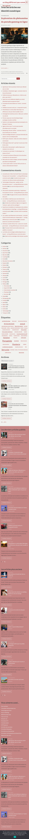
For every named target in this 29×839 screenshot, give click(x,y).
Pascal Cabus (7, 25)
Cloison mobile (3, 327)
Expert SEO (7, 288)
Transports (5, 313)
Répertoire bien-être (6, 735)
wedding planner (8, 352)
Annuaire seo (4, 718)
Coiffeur (8, 327)
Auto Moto (5, 252)
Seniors (4, 306)
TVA (19, 349)
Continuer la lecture (6, 381)
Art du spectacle (9, 324)
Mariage (5, 281)
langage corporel (17, 335)
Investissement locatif (22, 334)
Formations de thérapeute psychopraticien (11, 733)
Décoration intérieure (7, 331)
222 (5, 422)
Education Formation (8, 261)
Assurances (5, 250)
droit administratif (15, 329)
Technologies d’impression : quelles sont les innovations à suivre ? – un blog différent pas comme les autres (15, 184)
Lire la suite (4, 68)
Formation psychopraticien (7, 731)
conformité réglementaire (15, 327)
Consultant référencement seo (8, 708)
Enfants (4, 265)
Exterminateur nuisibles (9, 290)
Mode (4, 296)
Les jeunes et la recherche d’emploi (16, 609)
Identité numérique (11, 73)
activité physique (6, 321)
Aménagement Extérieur (22, 321)
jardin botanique (5, 335)
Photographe (6, 298)
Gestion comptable (5, 333)
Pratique (5, 300)
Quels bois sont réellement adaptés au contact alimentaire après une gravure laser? (17, 489)
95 (4, 561)
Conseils (22, 327)
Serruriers (6, 294)
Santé (4, 302)
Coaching (5, 256)
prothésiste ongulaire (7, 347)
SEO (26, 346)
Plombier (6, 292)
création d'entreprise (6, 329)
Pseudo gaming (20, 73)
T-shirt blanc (12, 349)
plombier (24, 344)
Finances (5, 269)
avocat (22, 324)
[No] (27, 834)
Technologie (5, 15)
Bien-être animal (19, 326)
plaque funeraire (24, 340)
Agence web (14, 321)
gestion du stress (12, 333)
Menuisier (15, 337)
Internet (4, 273)
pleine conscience (6, 344)
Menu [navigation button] (26, 2)
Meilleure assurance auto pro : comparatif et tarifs (15, 107)
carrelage (25, 326)
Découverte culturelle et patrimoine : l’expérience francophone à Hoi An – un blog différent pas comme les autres (15, 192)
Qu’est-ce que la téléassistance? (15, 626)
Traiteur (16, 349)
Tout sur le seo (4, 716)
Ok (14, 836)
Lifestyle (5, 275)
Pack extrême (4, 706)
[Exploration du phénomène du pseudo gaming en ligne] (14, 35)
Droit (4, 259)
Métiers (4, 283)
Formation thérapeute (6, 729)
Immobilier (5, 271)
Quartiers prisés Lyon (19, 346)
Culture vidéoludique (16, 71)
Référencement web (6, 714)
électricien (21, 352)
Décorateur (7, 285)
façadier (25, 331)
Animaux (5, 248)
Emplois (4, 263)
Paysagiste (7, 341)
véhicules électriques (24, 349)
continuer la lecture (6, 753)
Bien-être (5, 254)
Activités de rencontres (6, 727)
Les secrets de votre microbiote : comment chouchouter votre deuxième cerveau (17, 405)
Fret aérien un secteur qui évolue (16, 679)
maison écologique (24, 335)
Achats (4, 246)
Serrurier (5, 349)
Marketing (6, 337)
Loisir (4, 277)
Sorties (4, 308)
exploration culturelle (18, 331)
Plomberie (16, 344)
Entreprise (5, 267)
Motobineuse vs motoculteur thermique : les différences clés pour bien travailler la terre (18, 545)
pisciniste (16, 340)
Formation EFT (4, 720)
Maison (4, 279)
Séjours (4, 304)
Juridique (10, 335)
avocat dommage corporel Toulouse (8, 326)
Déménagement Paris (6, 710)
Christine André (5, 723)
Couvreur (26, 327)
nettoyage (23, 337)
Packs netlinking (5, 712)
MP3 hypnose (4, 725)
